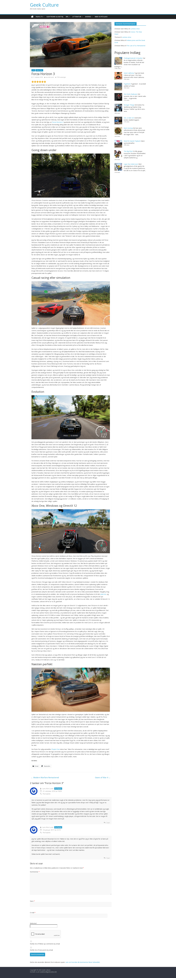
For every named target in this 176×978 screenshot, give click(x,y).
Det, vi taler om (129, 118)
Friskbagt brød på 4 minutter (133, 58)
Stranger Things (129, 105)
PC (33, 70)
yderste (103, 594)
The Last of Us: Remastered (136, 46)
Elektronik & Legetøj (55, 17)
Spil (67, 17)
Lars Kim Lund (50, 77)
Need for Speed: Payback (132, 141)
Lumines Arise (135, 29)
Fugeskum (127, 84)
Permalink (46, 794)
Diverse (88, 17)
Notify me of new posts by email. (41, 950)
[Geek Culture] (32, 17)
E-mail (32, 912)
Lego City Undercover (131, 164)
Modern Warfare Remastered (45, 777)
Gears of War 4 (102, 777)
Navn (32, 901)
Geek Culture (44, 5)
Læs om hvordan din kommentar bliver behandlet (82, 962)
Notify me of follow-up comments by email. (45, 944)
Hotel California (129, 73)
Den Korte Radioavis (130, 94)
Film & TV (39, 17)
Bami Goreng (128, 128)
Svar (108, 823)
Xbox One (39, 70)
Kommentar (35, 872)
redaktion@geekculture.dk (48, 972)
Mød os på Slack (101, 17)
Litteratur (76, 17)
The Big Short (128, 151)
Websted (33, 923)
